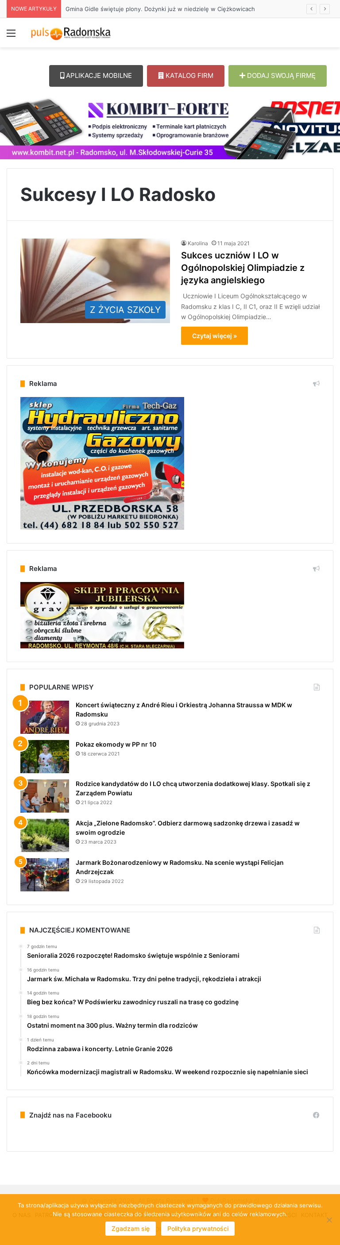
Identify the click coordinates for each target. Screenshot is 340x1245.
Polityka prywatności (197, 1228)
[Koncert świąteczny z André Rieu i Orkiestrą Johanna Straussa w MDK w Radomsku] (44, 717)
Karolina (198, 243)
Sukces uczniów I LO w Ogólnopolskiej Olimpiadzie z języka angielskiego (243, 267)
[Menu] (11, 36)
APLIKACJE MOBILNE (98, 75)
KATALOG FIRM (188, 75)
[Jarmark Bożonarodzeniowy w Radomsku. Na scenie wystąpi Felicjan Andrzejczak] (44, 874)
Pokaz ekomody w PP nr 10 (116, 744)
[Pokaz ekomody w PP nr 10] (44, 756)
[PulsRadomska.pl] (71, 32)
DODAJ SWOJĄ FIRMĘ (280, 75)
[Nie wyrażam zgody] (329, 1219)
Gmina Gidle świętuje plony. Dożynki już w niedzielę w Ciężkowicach (160, 8)
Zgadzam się (131, 1228)
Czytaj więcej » (214, 335)
